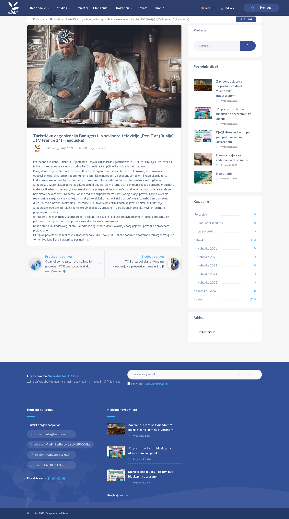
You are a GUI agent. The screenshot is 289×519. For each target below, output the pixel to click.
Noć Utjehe (224, 173)
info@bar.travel (55, 434)
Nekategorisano (205, 291)
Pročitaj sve (115, 495)
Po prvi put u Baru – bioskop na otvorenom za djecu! (233, 113)
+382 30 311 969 (52, 465)
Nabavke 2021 (207, 248)
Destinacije (38, 8)
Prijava (229, 8)
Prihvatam (149, 383)
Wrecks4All (206, 231)
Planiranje (100, 8)
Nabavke (199, 240)
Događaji (122, 8)
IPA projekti (201, 214)
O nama (159, 8)
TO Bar (34, 513)
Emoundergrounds (210, 223)
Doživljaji (61, 8)
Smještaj (82, 8)
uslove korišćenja (156, 383)
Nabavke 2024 (207, 274)
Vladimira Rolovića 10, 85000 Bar (68, 444)
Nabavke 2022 (207, 257)
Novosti (142, 8)
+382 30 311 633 (58, 454)
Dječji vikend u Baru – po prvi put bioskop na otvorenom (233, 137)
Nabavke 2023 (207, 265)
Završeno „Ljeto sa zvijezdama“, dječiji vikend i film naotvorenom (150, 427)
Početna (38, 19)
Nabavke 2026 (207, 282)
